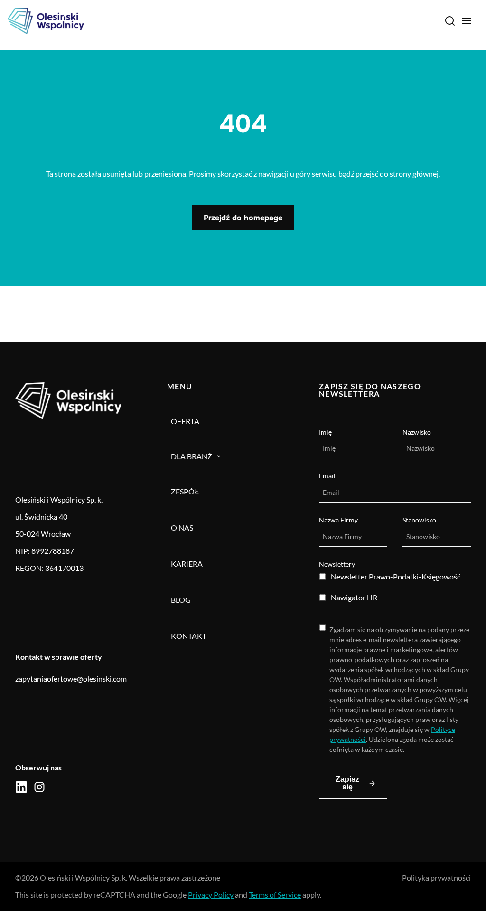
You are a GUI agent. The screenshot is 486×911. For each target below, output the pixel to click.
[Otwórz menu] (466, 21)
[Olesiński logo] (46, 21)
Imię (325, 432)
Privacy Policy (211, 894)
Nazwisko (416, 432)
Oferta (185, 421)
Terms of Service (275, 894)
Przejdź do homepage (243, 218)
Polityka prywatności (436, 877)
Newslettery (337, 564)
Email (327, 476)
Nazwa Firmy (338, 520)
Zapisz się (347, 783)
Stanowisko (419, 520)
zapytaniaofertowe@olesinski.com (71, 678)
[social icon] (21, 787)
